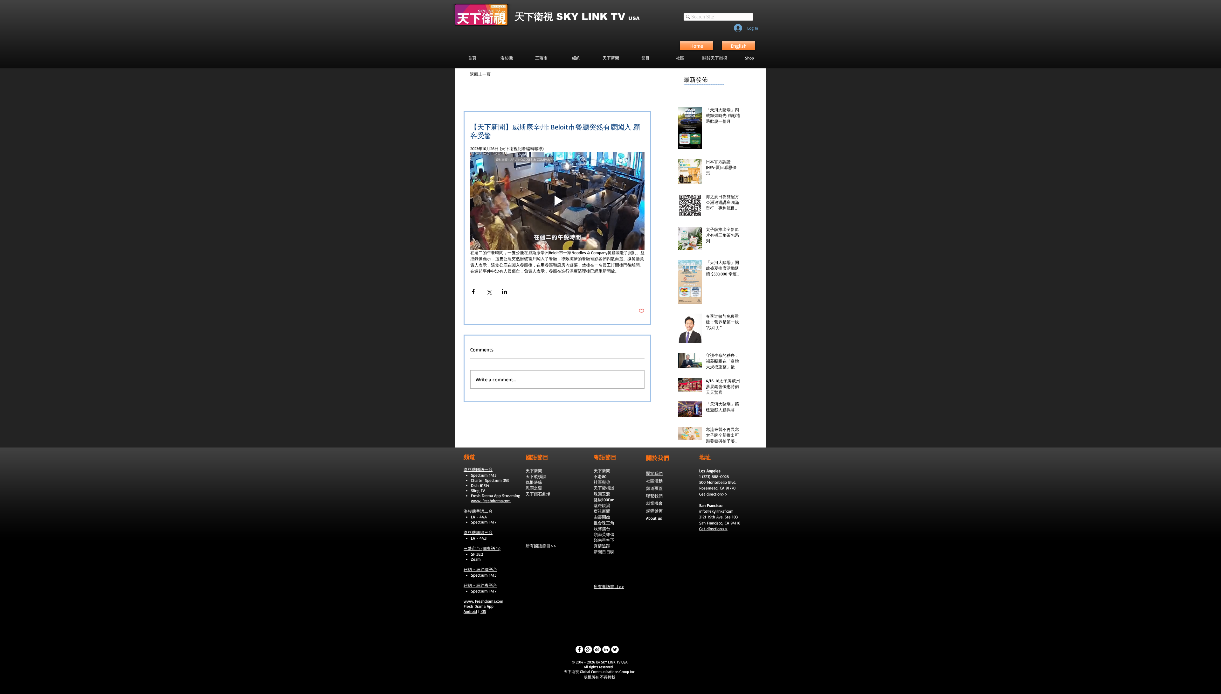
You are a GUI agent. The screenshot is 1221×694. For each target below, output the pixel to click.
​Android (470, 611)
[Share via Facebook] (473, 291)
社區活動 (654, 480)
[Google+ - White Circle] (588, 649)
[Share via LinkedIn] (504, 291)
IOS (483, 611)
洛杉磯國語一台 (478, 469)
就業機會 (654, 503)
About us (654, 518)
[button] (645, 58)
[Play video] (557, 201)
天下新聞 (534, 470)
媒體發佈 (654, 510)
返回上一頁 (480, 74)
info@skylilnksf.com (716, 511)
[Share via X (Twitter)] (489, 291)
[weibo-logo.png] (597, 649)
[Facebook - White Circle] (579, 649)
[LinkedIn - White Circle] (606, 649)
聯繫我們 (654, 495)
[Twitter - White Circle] (615, 649)
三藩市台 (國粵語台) (482, 548)
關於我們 (654, 473)
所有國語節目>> (541, 545)
